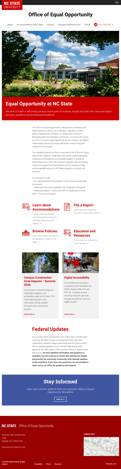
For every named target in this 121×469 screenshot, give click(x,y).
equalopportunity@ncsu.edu (13, 447)
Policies (50, 24)
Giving (87, 24)
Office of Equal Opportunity (60, 14)
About (10, 24)
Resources (58, 464)
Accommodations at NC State (30, 24)
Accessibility (38, 464)
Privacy (48, 464)
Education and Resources (69, 24)
